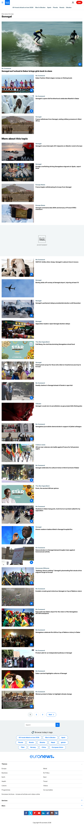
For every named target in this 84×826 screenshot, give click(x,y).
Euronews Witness (42, 568)
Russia (62, 7)
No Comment (6, 68)
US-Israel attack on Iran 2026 (22, 7)
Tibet (22, 747)
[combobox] (42, 725)
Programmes (6, 790)
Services (4, 800)
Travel (45, 781)
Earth (3, 777)
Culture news (40, 444)
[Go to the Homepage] (7, 2)
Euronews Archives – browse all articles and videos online (21, 794)
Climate (38, 403)
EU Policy (46, 773)
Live (79, 2)
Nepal (53, 742)
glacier (63, 742)
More (3, 806)
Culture (4, 785)
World (45, 768)
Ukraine (69, 7)
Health (4, 781)
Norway (33, 747)
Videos (45, 785)
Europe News (40, 184)
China (44, 747)
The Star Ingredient (43, 342)
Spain (49, 7)
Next (50, 714)
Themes (4, 764)
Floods (55, 7)
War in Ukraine (40, 7)
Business (4, 773)
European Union (57, 747)
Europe (4, 768)
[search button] (58, 725)
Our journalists (48, 790)
